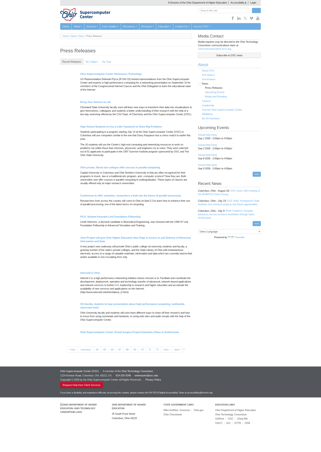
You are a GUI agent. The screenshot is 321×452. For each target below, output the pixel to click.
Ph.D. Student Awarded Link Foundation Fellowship (110, 216)
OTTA (237, 423)
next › (167, 349)
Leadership (208, 105)
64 (97, 349)
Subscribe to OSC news (229, 55)
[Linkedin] (239, 19)
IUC (228, 423)
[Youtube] (258, 19)
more (256, 174)
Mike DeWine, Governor (177, 410)
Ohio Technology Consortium (231, 414)
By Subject (92, 61)
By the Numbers (211, 118)
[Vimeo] (251, 19)
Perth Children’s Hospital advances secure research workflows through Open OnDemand (226, 214)
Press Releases (214, 87)
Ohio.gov (199, 410)
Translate (240, 237)
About (77, 26)
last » (177, 349)
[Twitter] (245, 19)
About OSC (208, 70)
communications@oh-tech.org (214, 48)
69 (134, 349)
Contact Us (181, 26)
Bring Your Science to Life (95, 102)
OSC (230, 418)
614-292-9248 (123, 375)
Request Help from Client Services (81, 385)
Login (253, 2)
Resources (129, 26)
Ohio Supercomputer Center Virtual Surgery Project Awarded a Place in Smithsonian (129, 332)
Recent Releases (72, 61)
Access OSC (201, 26)
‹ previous (85, 349)
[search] (224, 10)
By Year (106, 61)
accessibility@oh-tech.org (199, 392)
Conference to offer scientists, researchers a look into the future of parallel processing (130, 195)
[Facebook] (233, 19)
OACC (219, 423)
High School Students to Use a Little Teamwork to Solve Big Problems (121, 126)
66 (112, 349)
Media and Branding (216, 96)
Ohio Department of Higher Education (235, 410)
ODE (247, 423)
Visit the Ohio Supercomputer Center (222, 109)
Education (163, 26)
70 (142, 349)
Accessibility (237, 2)
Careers (206, 101)
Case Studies (109, 26)
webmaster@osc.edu (146, 375)
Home (66, 26)
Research (146, 26)
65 (104, 349)
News (81, 36)
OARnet (219, 418)
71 (149, 349)
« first (72, 349)
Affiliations (207, 114)
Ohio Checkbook (173, 414)
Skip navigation (9, 2)
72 (157, 349)
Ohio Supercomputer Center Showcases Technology (111, 73)
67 (119, 349)
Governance (209, 79)
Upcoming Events (215, 92)
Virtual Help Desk (207, 134)
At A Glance (208, 74)
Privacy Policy (153, 379)
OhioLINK (242, 418)
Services (91, 26)
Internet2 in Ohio (90, 272)
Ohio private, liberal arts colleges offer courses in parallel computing (120, 167)
